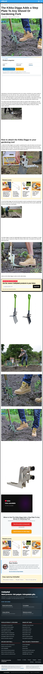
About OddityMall (4, 648)
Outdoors (6, 4)
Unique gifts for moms (26, 632)
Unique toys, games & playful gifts (8, 634)
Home (2, 4)
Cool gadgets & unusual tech (7, 625)
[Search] (41, 1)
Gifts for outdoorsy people (27, 636)
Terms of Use (24, 646)
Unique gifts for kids (26, 634)
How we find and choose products (8, 650)
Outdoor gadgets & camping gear (7, 632)
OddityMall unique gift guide (27, 625)
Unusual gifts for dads (26, 630)
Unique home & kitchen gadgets (7, 627)
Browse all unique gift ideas (31, 579)
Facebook (19, 659)
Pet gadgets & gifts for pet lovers (7, 636)
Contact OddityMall (26, 644)
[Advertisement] (21, 84)
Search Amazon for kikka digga (21, 531)
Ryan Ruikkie (4, 16)
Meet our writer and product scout (7, 652)
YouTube (39, 659)
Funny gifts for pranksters (27, 638)
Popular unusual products (6, 646)
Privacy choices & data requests (28, 650)
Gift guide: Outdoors (20, 579)
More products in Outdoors (8, 579)
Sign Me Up (36, 286)
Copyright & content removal (27, 652)
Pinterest (29, 659)
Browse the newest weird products (8, 644)
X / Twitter (24, 659)
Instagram (34, 659)
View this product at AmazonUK (21, 524)
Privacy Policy (25, 648)
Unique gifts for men (26, 627)
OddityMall (5, 592)
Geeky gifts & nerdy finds (6, 630)
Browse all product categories (7, 638)
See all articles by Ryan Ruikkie (16, 571)
